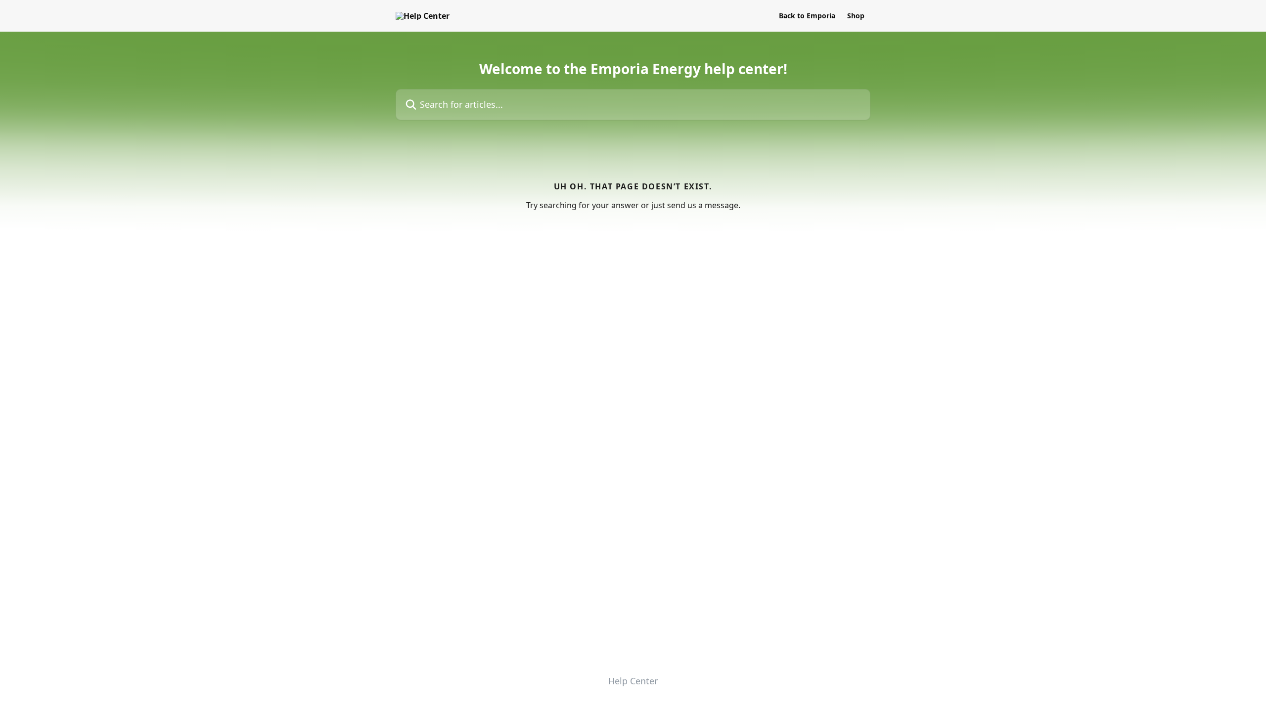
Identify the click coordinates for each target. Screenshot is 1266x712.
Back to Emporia (807, 15)
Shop (855, 15)
